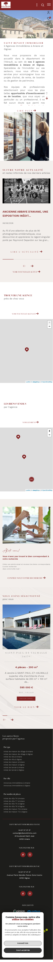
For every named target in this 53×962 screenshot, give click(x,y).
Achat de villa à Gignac (13, 760)
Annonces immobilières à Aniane (17, 783)
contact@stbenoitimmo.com (24, 833)
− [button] (49, 326)
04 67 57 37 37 (24, 830)
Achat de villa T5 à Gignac (14, 804)
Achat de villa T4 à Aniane (14, 799)
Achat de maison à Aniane (14, 762)
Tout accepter (23, 950)
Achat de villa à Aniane (13, 757)
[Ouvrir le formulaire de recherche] (42, 5)
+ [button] (49, 322)
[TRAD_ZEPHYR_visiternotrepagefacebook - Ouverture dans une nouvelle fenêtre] (23, 854)
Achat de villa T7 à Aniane (14, 801)
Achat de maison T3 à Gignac (15, 812)
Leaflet (28, 382)
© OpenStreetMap (46, 382)
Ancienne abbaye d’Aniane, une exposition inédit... (25, 213)
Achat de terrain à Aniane (14, 768)
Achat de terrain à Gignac (14, 770)
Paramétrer (22, 943)
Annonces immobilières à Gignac (17, 786)
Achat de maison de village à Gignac (18, 754)
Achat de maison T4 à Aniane (15, 809)
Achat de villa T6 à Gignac (14, 807)
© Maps (35, 382)
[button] (32, 266)
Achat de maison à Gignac (14, 765)
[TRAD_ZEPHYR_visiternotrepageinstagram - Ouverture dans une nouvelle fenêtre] (30, 854)
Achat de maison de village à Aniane (18, 752)
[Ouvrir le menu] (49, 4)
